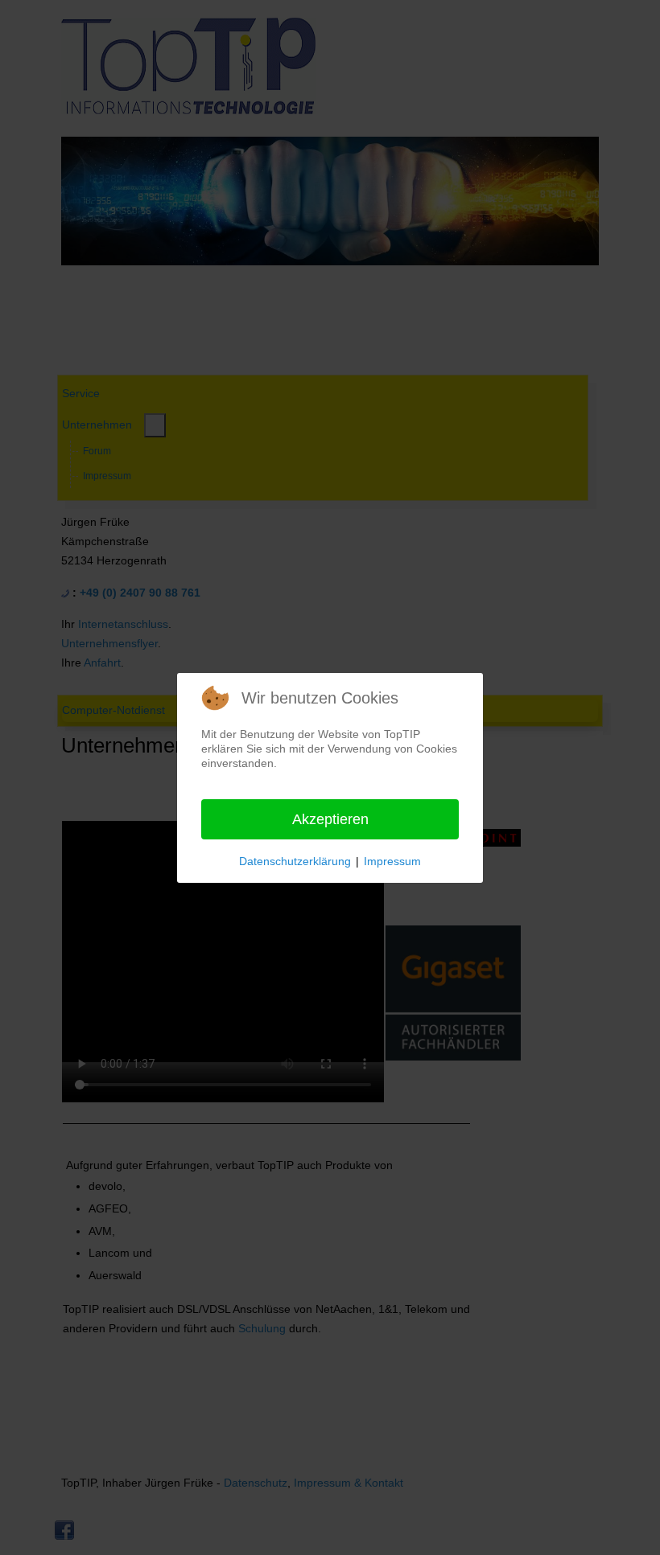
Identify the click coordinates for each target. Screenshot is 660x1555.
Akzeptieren (330, 819)
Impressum (392, 861)
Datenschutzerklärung (295, 861)
